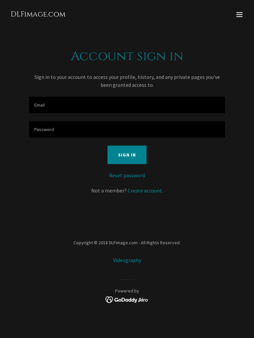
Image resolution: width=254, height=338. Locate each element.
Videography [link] (127, 260)
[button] (239, 14)
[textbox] (127, 105)
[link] (38, 14)
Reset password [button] (127, 175)
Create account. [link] (145, 190)
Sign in (127, 155)
